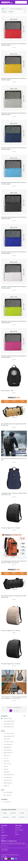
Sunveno (7, 755)
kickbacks (14, 817)
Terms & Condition (19, 830)
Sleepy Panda (8, 783)
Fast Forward (8, 744)
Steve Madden (8, 777)
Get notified (4, 849)
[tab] (3, 9)
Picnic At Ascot (9, 733)
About (2, 830)
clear (24, 715)
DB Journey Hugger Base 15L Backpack (10, 528)
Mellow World (8, 752)
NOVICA (7, 739)
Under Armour (8, 780)
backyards (21, 813)
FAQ (16, 832)
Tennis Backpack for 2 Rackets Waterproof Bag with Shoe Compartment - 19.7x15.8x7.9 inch (14, 697)
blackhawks (22, 817)
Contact (2, 832)
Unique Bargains (9, 736)
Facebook (3, 837)
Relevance (11, 11)
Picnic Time (7, 763)
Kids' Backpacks (9, 724)
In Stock (7, 802)
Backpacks (8, 718)
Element (6, 761)
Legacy (6, 785)
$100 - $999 (8, 792)
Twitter (2, 840)
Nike (5, 766)
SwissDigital (8, 747)
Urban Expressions (9, 774)
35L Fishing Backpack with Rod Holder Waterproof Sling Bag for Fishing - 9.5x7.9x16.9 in (14, 561)
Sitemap (17, 834)
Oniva (6, 769)
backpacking (6, 817)
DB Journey (7, 750)
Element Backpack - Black (7, 390)
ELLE (6, 758)
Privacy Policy (18, 827)
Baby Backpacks (9, 726)
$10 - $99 (7, 795)
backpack (5, 813)
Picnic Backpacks (9, 721)
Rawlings (7, 772)
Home (2, 827)
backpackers (13, 813)
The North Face (9, 741)
